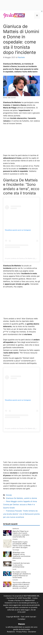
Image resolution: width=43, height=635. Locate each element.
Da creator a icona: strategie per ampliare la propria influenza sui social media (21, 574)
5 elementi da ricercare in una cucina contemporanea (21, 565)
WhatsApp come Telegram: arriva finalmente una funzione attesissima (21, 555)
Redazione (11, 632)
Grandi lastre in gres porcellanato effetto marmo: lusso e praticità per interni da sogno (21, 544)
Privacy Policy (21, 632)
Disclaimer (32, 632)
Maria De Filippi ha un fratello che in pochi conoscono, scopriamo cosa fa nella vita (21, 534)
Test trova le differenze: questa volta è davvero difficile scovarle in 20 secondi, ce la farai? (21, 585)
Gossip (9, 495)
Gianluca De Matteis (14, 498)
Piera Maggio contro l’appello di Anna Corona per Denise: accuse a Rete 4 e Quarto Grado (20, 504)
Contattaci (21, 619)
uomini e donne (30, 498)
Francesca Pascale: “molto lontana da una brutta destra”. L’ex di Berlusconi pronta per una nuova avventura (21, 514)
